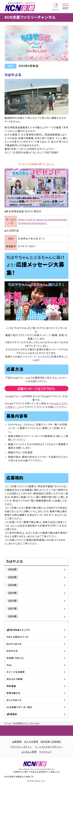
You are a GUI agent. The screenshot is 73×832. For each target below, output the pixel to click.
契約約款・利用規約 (51, 741)
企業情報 (17, 741)
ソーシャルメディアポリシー (49, 747)
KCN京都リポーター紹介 (19, 707)
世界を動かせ (13, 693)
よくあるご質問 (29, 752)
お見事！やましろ (15, 658)
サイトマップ (45, 752)
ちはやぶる (14, 561)
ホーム (8, 723)
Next (63, 96)
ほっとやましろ (14, 700)
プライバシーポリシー (21, 747)
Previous (9, 96)
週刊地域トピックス (20, 630)
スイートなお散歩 (15, 672)
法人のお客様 (31, 741)
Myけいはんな (14, 644)
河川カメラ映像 (14, 679)
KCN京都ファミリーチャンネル (26, 723)
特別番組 (11, 686)
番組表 (13, 714)
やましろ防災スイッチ (17, 637)
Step (9, 665)
